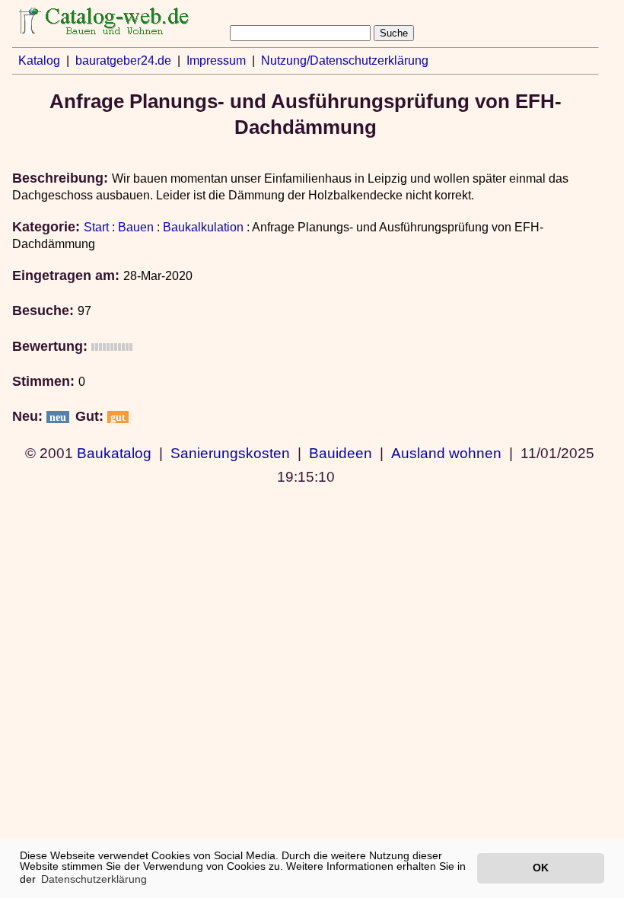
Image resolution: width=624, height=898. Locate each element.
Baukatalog (114, 452)
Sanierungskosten (230, 452)
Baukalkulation (203, 227)
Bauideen (340, 452)
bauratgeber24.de (123, 60)
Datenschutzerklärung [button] (94, 879)
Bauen (136, 227)
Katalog (39, 60)
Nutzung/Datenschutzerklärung (344, 60)
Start (96, 227)
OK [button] (541, 867)
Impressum (216, 60)
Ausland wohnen (446, 452)
